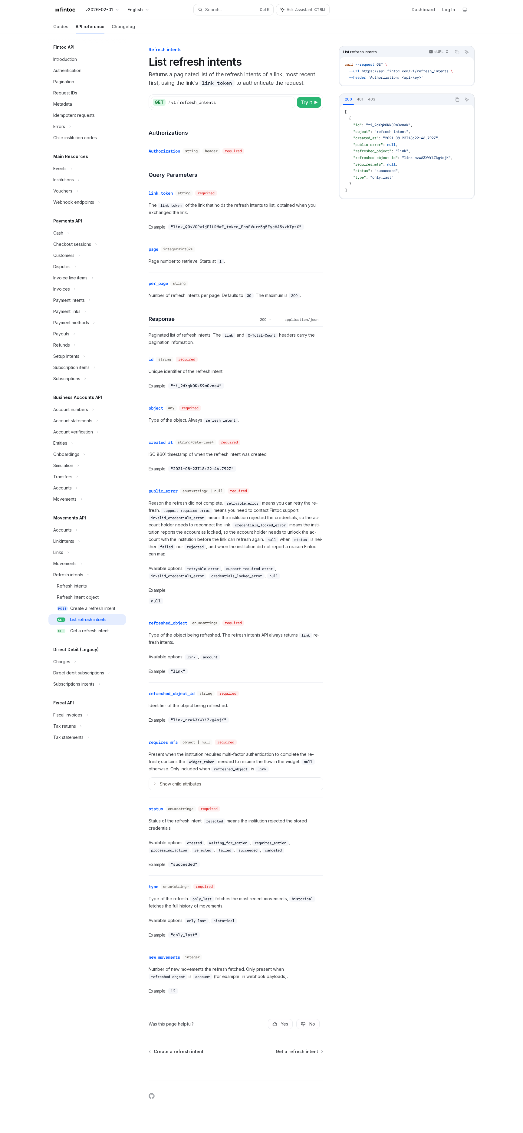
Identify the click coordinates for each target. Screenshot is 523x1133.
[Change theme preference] (465, 10)
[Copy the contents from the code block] (457, 52)
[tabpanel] (407, 151)
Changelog (123, 26)
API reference (90, 26)
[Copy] (289, 102)
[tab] (348, 99)
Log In (448, 9)
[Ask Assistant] (467, 52)
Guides (60, 26)
